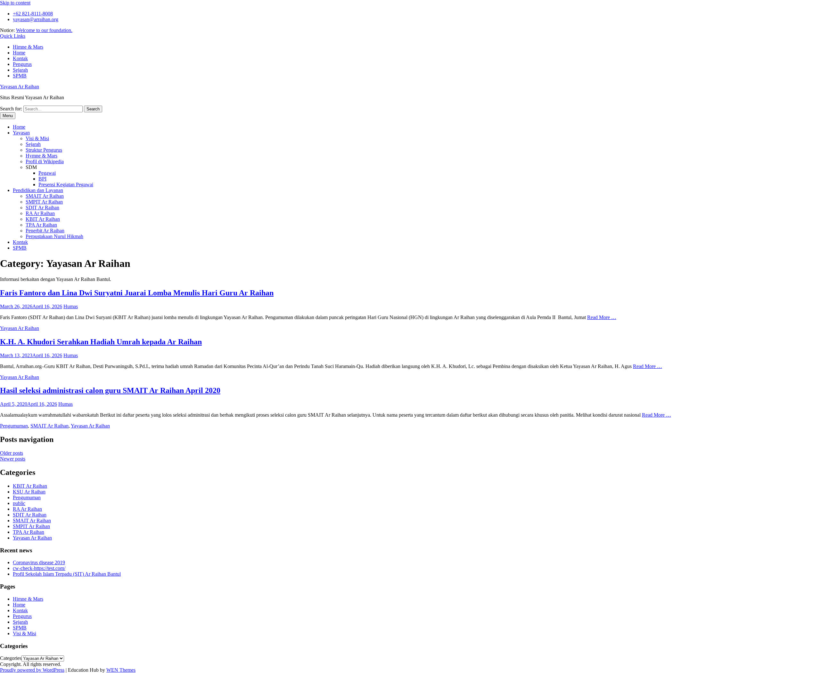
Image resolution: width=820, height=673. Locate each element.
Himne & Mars (28, 47)
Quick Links (12, 36)
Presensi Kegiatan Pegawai (65, 184)
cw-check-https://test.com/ (39, 568)
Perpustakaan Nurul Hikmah (54, 236)
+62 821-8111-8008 (33, 13)
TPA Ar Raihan (41, 225)
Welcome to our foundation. (44, 30)
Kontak (20, 58)
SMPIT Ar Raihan (44, 201)
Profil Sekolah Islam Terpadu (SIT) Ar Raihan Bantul (67, 574)
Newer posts (12, 458)
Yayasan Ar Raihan (19, 86)
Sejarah (20, 70)
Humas (70, 306)
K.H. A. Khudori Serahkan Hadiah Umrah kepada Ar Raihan (101, 342)
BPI (42, 178)
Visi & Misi (37, 138)
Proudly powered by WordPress (32, 670)
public (19, 503)
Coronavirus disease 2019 (39, 562)
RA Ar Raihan (40, 213)
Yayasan (21, 132)
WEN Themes (120, 670)
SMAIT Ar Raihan (45, 196)
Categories (10, 658)
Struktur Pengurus (44, 150)
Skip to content (15, 2)
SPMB (20, 75)
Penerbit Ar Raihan (45, 230)
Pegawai (47, 173)
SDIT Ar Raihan (42, 207)
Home (19, 52)
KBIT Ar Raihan (43, 219)
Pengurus (22, 64)
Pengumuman (14, 426)
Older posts (11, 453)
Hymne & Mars (41, 155)
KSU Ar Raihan (29, 491)
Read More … (601, 317)
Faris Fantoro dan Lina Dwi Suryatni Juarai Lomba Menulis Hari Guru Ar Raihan (137, 293)
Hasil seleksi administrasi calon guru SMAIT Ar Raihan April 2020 (110, 390)
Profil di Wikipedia (45, 161)
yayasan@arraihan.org (35, 19)
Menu (8, 115)
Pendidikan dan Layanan (38, 190)
